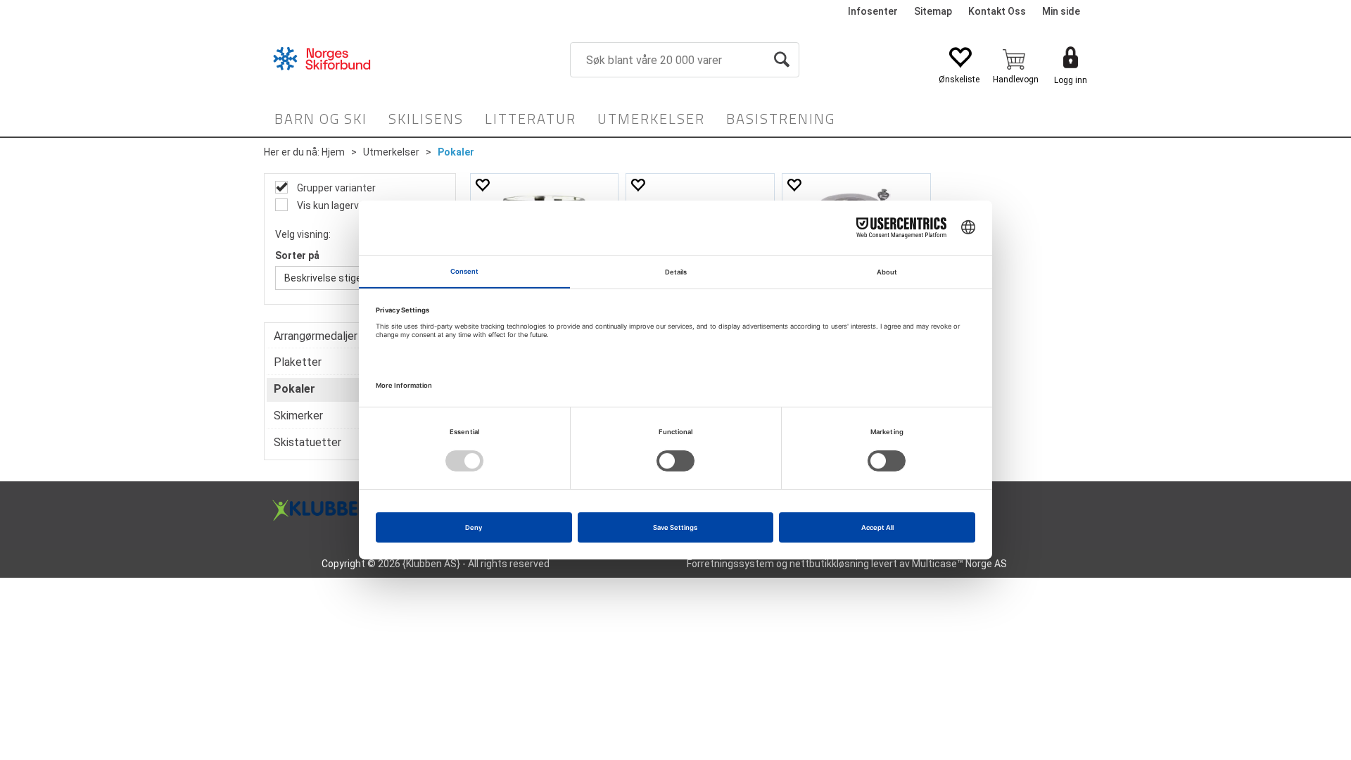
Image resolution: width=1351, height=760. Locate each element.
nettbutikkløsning (829, 563)
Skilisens (426, 118)
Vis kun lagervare (334, 205)
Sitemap (933, 11)
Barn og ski (320, 118)
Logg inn (1070, 80)
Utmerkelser (651, 118)
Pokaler (456, 152)
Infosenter (873, 11)
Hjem (333, 152)
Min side (1061, 11)
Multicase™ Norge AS (959, 563)
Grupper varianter (335, 188)
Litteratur (530, 118)
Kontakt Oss (997, 11)
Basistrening (780, 118)
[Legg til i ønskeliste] (482, 185)
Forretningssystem (730, 563)
